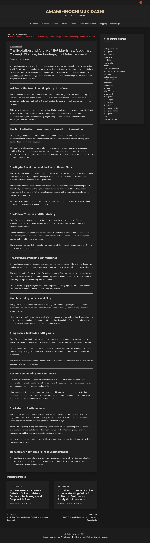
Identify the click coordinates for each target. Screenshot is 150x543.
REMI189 (108, 105)
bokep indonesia (111, 49)
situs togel (108, 94)
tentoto (107, 65)
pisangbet (108, 74)
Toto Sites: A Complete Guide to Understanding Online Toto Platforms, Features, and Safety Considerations (75, 495)
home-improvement (87, 23)
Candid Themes (100, 537)
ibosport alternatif (111, 119)
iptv (105, 116)
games (55, 23)
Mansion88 (109, 54)
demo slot (108, 82)
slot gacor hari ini (111, 108)
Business (34, 23)
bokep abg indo (110, 77)
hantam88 (108, 63)
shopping (103, 23)
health (73, 23)
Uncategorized (16, 46)
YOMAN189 (109, 102)
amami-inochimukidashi (75, 11)
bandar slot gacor (111, 85)
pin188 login (109, 91)
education (45, 23)
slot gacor (108, 51)
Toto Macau (109, 80)
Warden (30, 59)
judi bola (107, 60)
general (64, 23)
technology (115, 23)
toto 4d (107, 88)
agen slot (108, 57)
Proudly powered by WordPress (56, 537)
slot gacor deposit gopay (114, 71)
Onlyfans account (111, 68)
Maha (30, 503)
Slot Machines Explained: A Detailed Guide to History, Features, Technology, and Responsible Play (26, 495)
